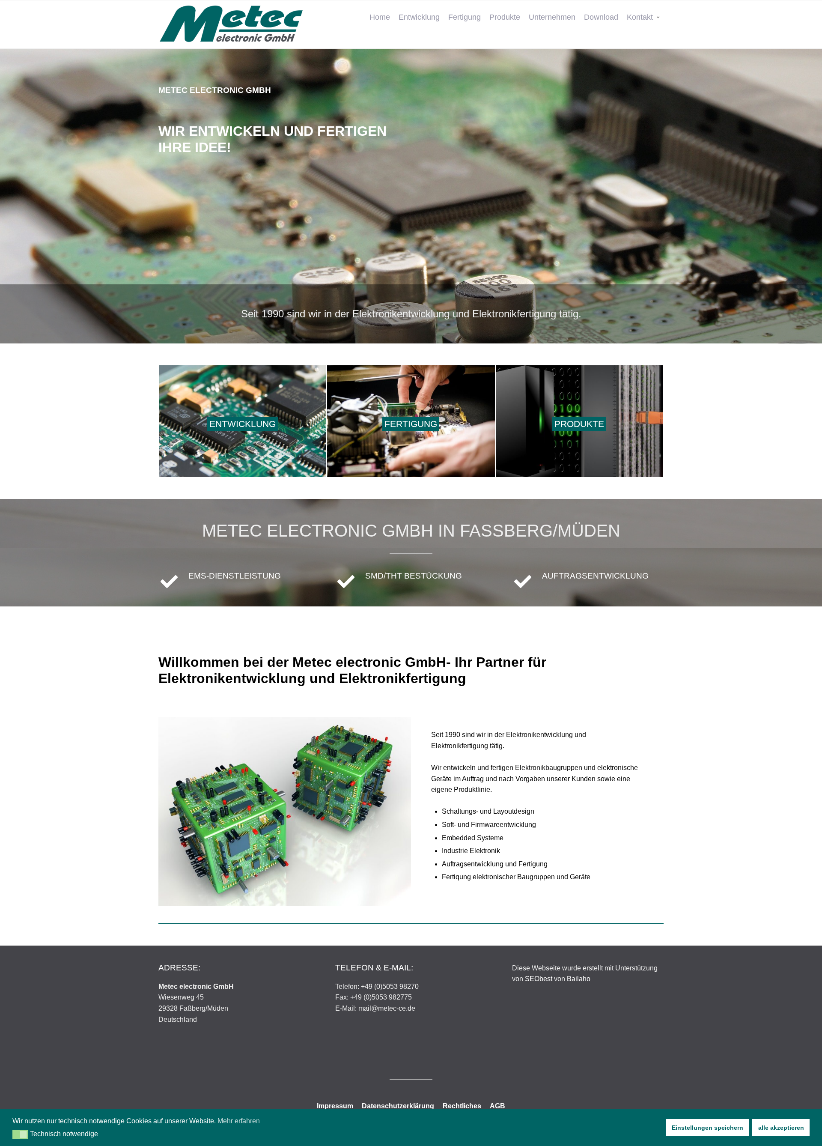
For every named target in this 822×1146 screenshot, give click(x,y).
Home (379, 17)
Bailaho (578, 978)
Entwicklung (419, 17)
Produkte (504, 17)
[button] (20, 1134)
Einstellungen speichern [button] (707, 1127)
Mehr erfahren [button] (238, 1121)
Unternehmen (552, 17)
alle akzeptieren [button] (781, 1127)
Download (601, 17)
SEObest (538, 978)
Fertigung (464, 17)
